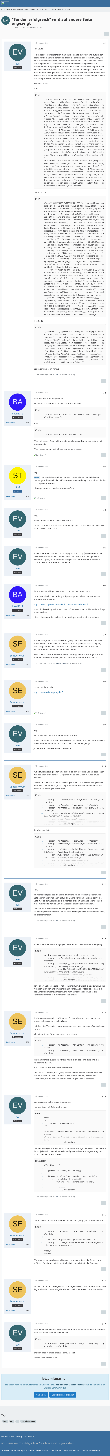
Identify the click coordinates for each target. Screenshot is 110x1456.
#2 (104, 392)
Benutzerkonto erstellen (63, 1394)
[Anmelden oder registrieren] (99, 3)
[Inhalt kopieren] (102, 95)
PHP (12, 1421)
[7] (39, 1137)
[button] (98, 795)
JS (17, 1421)
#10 (104, 766)
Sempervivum (61, 663)
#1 (104, 43)
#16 (104, 1280)
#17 (104, 1324)
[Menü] (106, 3)
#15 (104, 1214)
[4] (39, 813)
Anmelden (41, 1394)
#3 (104, 466)
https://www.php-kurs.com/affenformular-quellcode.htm (60, 604)
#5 (104, 547)
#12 (104, 938)
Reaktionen (10, 423)
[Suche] (93, 3)
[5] (39, 819)
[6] (39, 1131)
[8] (39, 1184)
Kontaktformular (28, 1421)
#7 (104, 635)
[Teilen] (106, 34)
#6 (104, 585)
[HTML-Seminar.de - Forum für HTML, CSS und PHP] (5, 3)
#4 (104, 509)
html (5, 1421)
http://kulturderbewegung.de (47, 692)
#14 (104, 1096)
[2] (39, 160)
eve (16, 27)
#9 (104, 724)
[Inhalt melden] (103, 381)
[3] (39, 807)
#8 (104, 681)
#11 (104, 884)
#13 (104, 1012)
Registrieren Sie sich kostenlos (71, 1384)
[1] (39, 99)
